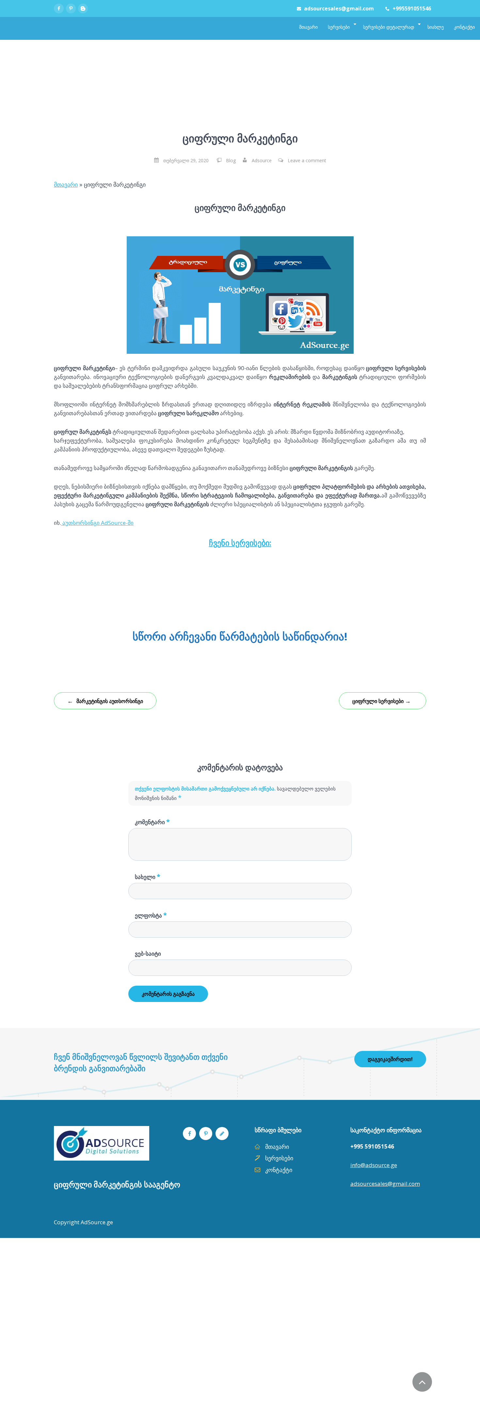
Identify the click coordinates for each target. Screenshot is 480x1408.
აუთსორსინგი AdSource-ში (97, 522)
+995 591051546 (372, 1146)
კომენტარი (152, 821)
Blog (231, 160)
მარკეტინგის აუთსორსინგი (105, 701)
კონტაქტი (278, 1170)
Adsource (262, 160)
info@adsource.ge (373, 1165)
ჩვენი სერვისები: (240, 542)
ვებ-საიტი (148, 953)
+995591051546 (411, 8)
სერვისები (279, 1158)
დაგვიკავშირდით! (390, 1059)
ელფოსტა (151, 915)
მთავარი (66, 184)
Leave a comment (307, 160)
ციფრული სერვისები (381, 701)
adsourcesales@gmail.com (339, 8)
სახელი (147, 876)
